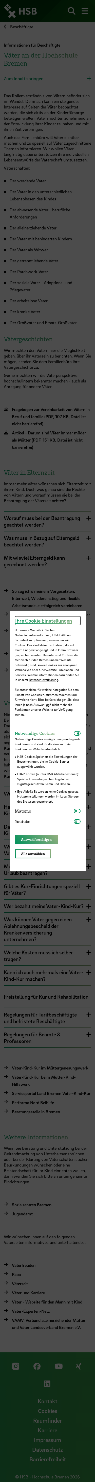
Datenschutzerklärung (43, 680)
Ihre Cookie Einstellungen (43, 620)
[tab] (44, 733)
